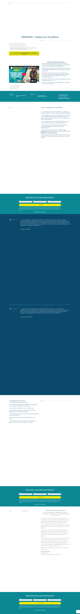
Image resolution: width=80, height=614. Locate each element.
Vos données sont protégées (40, 211)
